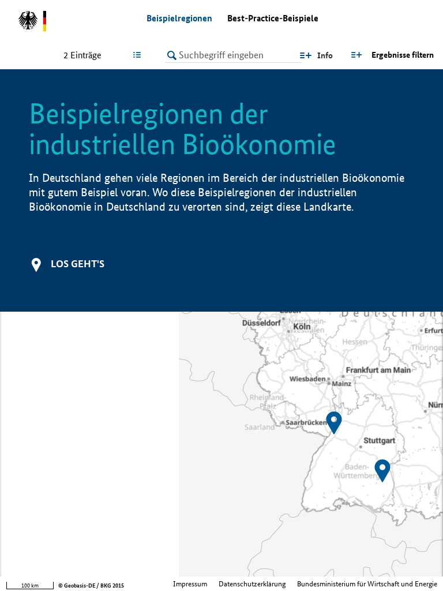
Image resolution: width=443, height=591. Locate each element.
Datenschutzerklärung (252, 583)
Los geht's (77, 263)
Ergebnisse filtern (402, 55)
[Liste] (139, 55)
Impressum (190, 583)
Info (325, 55)
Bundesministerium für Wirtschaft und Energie (367, 583)
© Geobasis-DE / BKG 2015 (91, 585)
